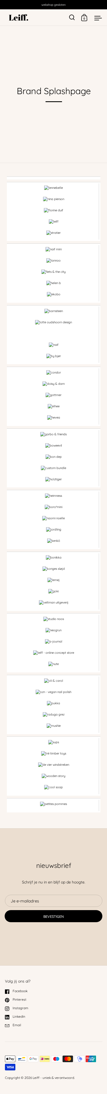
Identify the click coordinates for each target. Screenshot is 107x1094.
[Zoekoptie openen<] (72, 17)
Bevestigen (53, 916)
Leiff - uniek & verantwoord (53, 1078)
